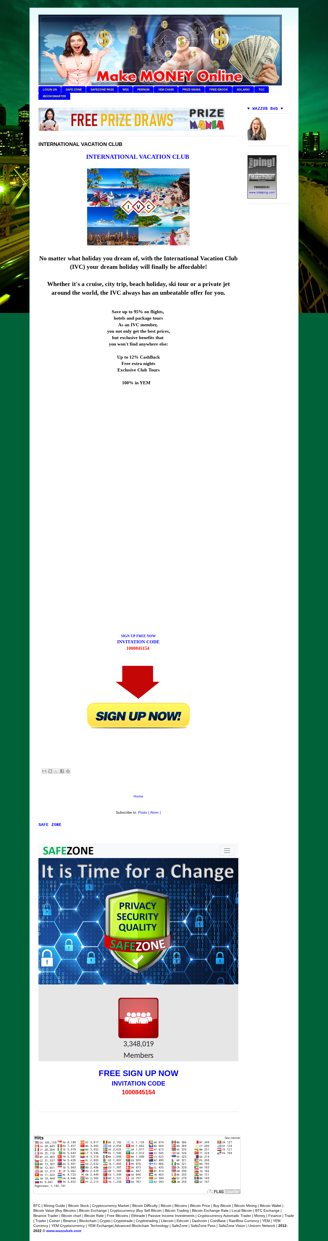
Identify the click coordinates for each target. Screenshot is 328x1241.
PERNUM (143, 89)
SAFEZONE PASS (102, 89)
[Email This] (44, 771)
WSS (125, 89)
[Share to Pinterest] (67, 771)
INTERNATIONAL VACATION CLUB (137, 156)
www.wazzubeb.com (63, 1231)
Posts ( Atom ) (149, 812)
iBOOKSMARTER (54, 96)
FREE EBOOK (218, 89)
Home (138, 796)
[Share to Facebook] (62, 771)
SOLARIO (243, 89)
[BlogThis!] (50, 771)
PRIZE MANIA (191, 89)
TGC (262, 89)
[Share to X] (56, 771)
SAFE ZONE (74, 89)
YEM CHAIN (166, 89)
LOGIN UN (50, 89)
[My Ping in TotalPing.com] (262, 197)
